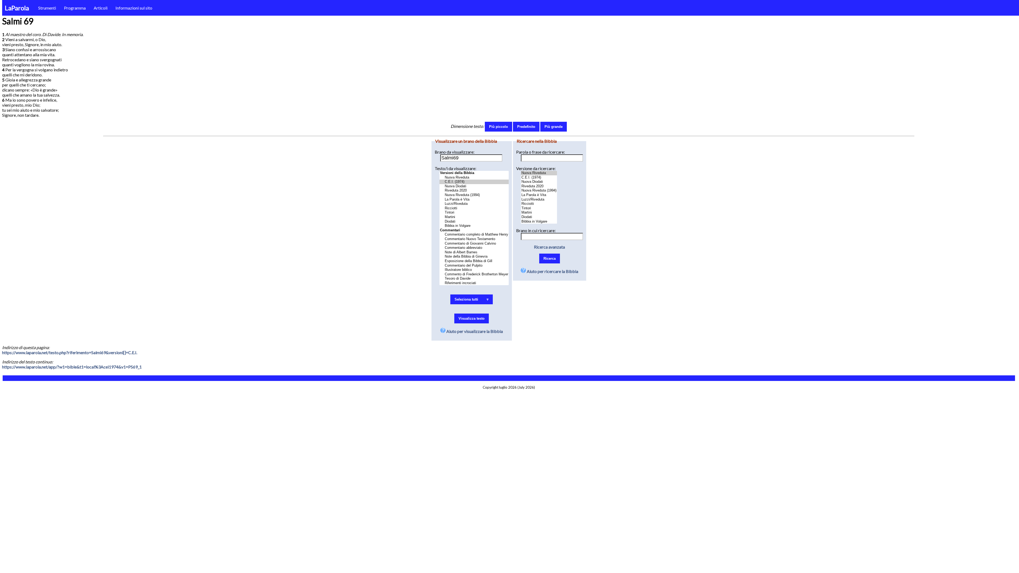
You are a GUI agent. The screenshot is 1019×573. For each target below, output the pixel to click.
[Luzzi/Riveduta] (474, 204)
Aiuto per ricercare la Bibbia (552, 271)
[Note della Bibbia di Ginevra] (474, 256)
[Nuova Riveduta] (474, 177)
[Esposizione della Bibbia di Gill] (474, 261)
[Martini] (474, 217)
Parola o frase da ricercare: (540, 151)
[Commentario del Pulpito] (474, 265)
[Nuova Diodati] (474, 186)
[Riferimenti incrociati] (474, 283)
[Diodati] (474, 221)
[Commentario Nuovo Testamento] (474, 239)
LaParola (17, 8)
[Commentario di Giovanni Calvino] (474, 243)
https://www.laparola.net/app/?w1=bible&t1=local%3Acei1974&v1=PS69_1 (72, 366)
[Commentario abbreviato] (474, 248)
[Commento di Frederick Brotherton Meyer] (474, 274)
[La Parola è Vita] (474, 199)
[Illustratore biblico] (474, 270)
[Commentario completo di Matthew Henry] (474, 234)
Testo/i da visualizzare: (455, 168)
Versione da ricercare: (536, 168)
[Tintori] (474, 212)
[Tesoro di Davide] (474, 278)
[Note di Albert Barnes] (474, 252)
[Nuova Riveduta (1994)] (474, 195)
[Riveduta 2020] (474, 190)
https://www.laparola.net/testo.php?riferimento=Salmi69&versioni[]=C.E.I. (69, 352)
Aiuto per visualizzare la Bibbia (474, 331)
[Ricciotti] (474, 208)
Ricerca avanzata (549, 246)
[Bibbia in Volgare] (474, 226)
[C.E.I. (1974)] (474, 182)
